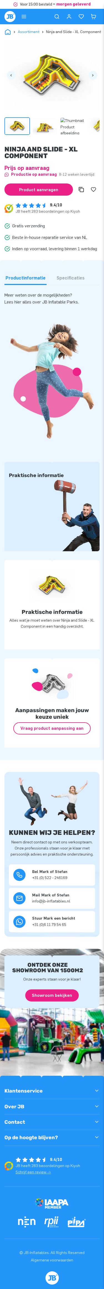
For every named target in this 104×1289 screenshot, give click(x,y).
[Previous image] (11, 75)
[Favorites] (81, 16)
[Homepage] (10, 16)
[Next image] (92, 75)
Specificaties (71, 278)
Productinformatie (25, 278)
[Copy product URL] (81, 189)
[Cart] (93, 16)
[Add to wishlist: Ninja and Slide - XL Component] (93, 189)
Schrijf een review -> (33, 1172)
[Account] (69, 16)
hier (18, 302)
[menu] (24, 16)
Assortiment (28, 32)
